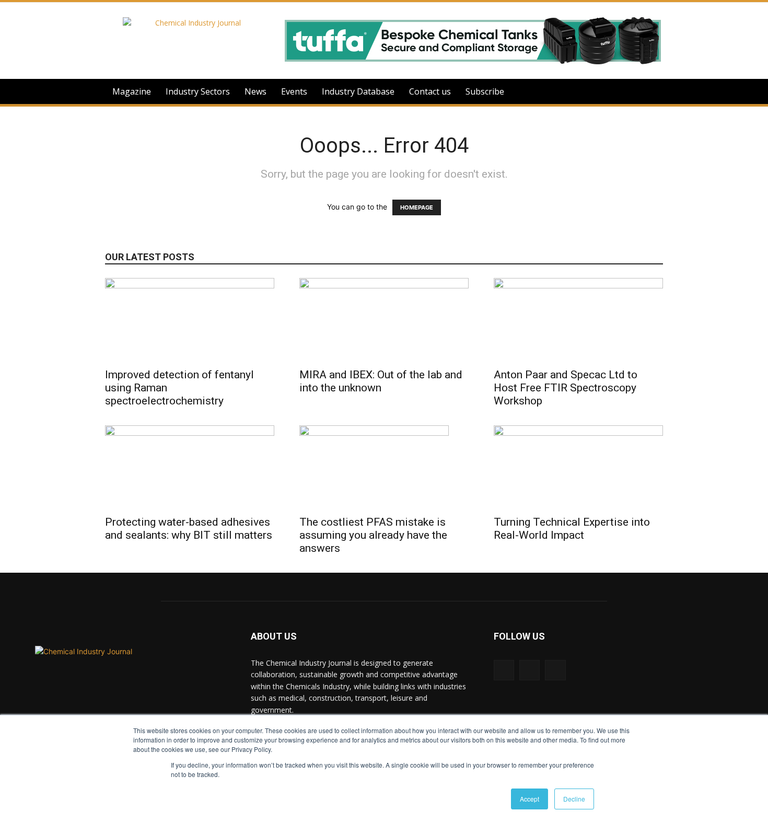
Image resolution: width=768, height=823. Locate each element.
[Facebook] (555, 670)
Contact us (430, 91)
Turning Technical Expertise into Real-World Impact (572, 528)
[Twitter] (529, 670)
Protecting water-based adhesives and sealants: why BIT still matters (188, 528)
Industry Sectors (198, 91)
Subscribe (485, 91)
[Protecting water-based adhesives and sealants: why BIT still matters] (189, 467)
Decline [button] (574, 798)
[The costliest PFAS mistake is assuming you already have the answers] (384, 467)
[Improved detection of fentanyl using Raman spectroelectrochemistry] (189, 320)
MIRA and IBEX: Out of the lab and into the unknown (380, 381)
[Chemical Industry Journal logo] (165, 711)
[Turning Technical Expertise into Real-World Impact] (578, 467)
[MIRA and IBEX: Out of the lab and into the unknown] (384, 320)
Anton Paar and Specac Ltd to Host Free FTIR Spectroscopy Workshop (565, 387)
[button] (650, 92)
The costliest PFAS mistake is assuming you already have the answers (373, 535)
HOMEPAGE (416, 207)
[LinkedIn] (504, 670)
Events (294, 91)
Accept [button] (529, 798)
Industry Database (358, 91)
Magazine (131, 91)
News (255, 91)
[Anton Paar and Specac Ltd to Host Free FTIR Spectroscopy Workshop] (578, 320)
